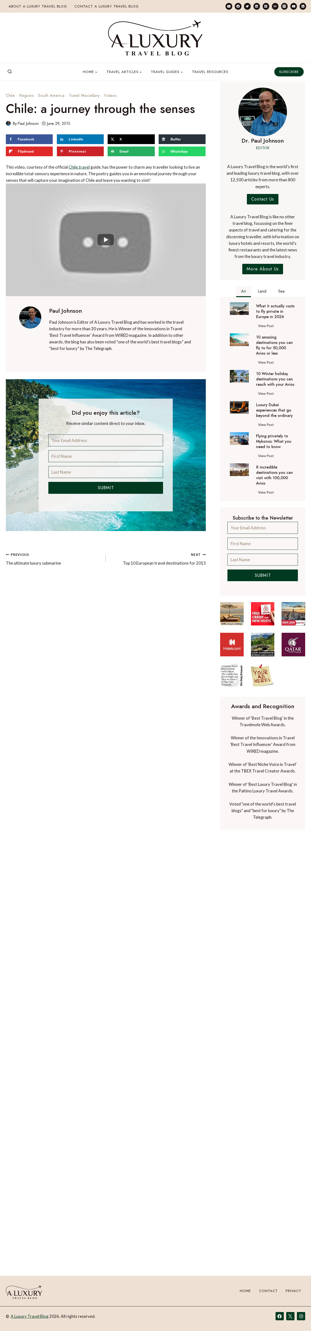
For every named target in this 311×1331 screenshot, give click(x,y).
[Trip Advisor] (275, 6)
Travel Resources (210, 71)
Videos (110, 95)
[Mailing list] (228, 6)
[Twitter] (247, 6)
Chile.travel (79, 167)
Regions (26, 95)
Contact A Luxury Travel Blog (106, 6)
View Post (267, 326)
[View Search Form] (9, 71)
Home (245, 1291)
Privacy (293, 1291)
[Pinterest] (266, 6)
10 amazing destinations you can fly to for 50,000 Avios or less (274, 345)
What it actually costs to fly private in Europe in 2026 (275, 311)
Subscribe (289, 71)
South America (51, 95)
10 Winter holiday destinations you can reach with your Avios (275, 379)
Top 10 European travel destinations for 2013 (164, 559)
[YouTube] (293, 6)
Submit (106, 488)
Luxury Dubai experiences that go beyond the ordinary (274, 410)
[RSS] (303, 6)
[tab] (243, 291)
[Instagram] (284, 6)
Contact (268, 1291)
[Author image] (8, 123)
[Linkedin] (256, 6)
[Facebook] (238, 6)
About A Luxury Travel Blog (38, 6)
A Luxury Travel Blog (30, 1316)
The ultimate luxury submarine (33, 559)
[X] (290, 1316)
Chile (10, 95)
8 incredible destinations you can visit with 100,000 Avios (274, 475)
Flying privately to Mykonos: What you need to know (273, 441)
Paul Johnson (28, 123)
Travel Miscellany (84, 95)
